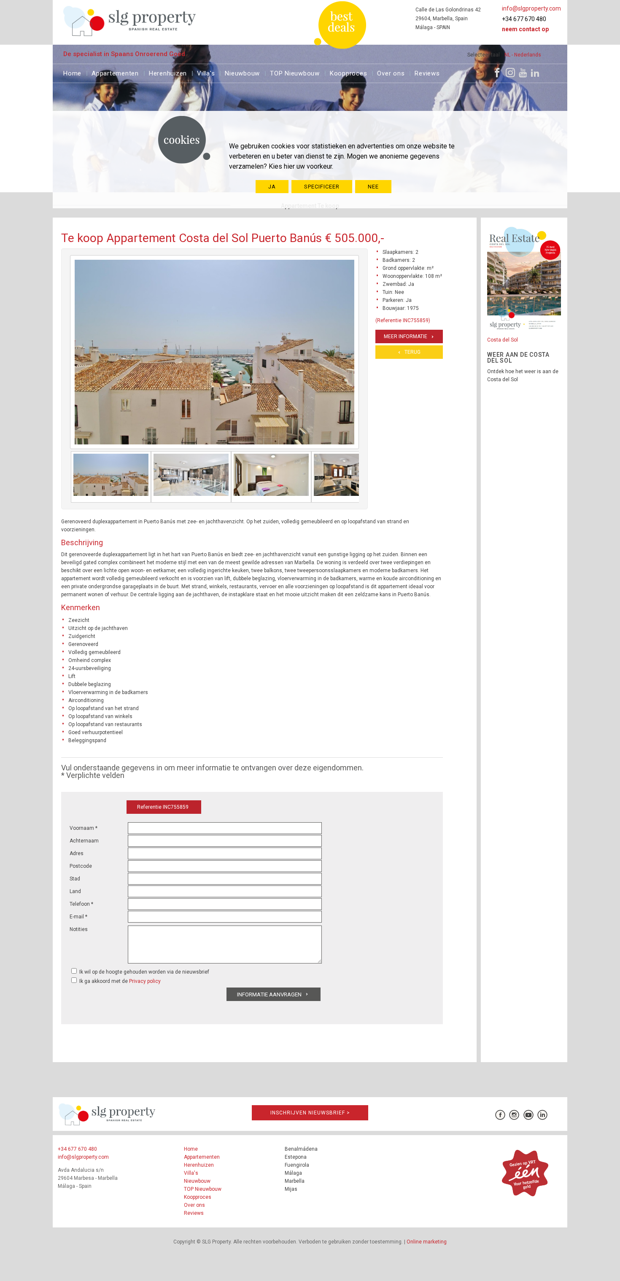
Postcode (81, 866)
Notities (79, 929)
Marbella (295, 1181)
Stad (75, 879)
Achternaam (84, 841)
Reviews (427, 72)
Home (72, 72)
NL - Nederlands (522, 55)
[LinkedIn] (535, 72)
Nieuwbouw (242, 72)
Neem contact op (525, 29)
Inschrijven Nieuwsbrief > (310, 1113)
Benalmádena (301, 1149)
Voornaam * (83, 828)
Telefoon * (81, 904)
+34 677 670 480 (524, 19)
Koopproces (348, 72)
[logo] (129, 20)
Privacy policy (145, 981)
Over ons (390, 72)
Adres (77, 853)
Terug (412, 352)
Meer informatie (405, 336)
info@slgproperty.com (531, 8)
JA (272, 186)
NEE (373, 186)
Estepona (296, 1157)
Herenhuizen (168, 72)
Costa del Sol (502, 340)
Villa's (206, 72)
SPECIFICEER (322, 186)
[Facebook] (497, 72)
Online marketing (427, 1242)
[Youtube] (523, 72)
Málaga (293, 1173)
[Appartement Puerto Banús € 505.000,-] (111, 477)
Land (75, 891)
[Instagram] (510, 72)
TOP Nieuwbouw (295, 72)
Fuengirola (297, 1165)
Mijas (291, 1189)
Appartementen (115, 72)
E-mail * (78, 917)
